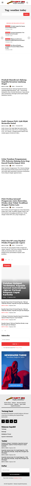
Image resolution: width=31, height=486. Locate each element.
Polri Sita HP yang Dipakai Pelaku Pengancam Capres (13, 241)
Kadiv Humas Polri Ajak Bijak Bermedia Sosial (15, 122)
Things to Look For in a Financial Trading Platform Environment (15, 39)
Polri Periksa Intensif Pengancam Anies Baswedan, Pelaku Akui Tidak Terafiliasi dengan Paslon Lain (15, 202)
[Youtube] (15, 421)
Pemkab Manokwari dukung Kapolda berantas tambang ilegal (14, 82)
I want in (14, 344)
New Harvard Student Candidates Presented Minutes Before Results (14, 47)
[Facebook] (3, 421)
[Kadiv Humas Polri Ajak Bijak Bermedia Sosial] (15, 109)
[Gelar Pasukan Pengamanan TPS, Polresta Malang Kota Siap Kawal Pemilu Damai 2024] (15, 146)
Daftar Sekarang (15, 474)
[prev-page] (2, 38)
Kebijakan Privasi (18, 478)
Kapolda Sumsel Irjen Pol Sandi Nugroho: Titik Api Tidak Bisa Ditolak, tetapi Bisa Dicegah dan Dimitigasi (15, 302)
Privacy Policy (18, 347)
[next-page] (29, 38)
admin (13, 86)
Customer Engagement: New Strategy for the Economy (14, 33)
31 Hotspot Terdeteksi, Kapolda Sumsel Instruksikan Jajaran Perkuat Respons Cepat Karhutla (15, 316)
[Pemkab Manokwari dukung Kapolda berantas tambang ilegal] (15, 67)
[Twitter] (11, 421)
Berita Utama (5, 86)
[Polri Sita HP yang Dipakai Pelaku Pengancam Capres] (15, 228)
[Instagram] (7, 421)
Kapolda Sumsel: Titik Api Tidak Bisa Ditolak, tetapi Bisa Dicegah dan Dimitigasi (15, 323)
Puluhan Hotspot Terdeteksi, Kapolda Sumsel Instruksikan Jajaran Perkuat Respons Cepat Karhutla (14, 289)
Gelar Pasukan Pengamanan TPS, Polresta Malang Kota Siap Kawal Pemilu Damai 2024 (15, 161)
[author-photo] (11, 86)
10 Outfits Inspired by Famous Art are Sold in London (15, 26)
